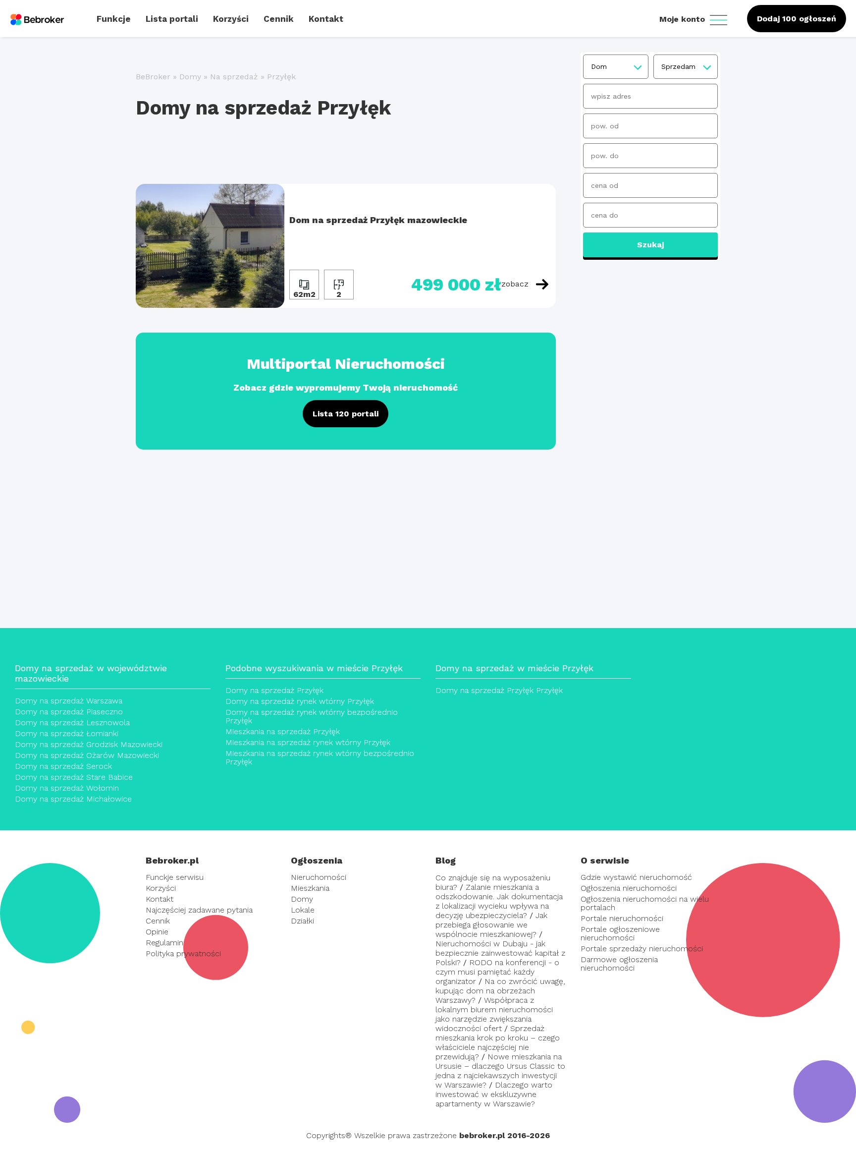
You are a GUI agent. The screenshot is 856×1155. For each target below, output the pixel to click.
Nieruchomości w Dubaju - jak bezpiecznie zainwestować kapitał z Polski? (500, 953)
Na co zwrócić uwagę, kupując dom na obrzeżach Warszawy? (500, 991)
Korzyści (161, 888)
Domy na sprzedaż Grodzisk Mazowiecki (88, 744)
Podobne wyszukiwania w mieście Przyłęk (314, 668)
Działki (302, 920)
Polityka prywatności (183, 953)
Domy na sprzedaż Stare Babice (74, 777)
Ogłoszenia (316, 860)
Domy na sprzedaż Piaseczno (69, 711)
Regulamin (164, 942)
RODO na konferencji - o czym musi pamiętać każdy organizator (497, 972)
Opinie (157, 931)
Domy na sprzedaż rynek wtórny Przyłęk (299, 701)
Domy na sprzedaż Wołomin (67, 788)
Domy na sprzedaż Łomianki (66, 733)
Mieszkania (310, 888)
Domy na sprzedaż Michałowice (73, 799)
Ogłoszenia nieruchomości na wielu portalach (645, 903)
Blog (445, 860)
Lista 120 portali (345, 413)
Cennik (158, 920)
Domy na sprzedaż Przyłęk (274, 690)
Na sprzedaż (234, 76)
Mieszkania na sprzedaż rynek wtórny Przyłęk (307, 742)
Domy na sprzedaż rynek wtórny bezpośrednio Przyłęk (311, 716)
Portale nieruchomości (622, 918)
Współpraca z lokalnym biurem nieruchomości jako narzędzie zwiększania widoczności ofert (494, 1014)
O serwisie (605, 860)
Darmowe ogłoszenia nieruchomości (619, 964)
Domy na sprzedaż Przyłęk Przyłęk (499, 690)
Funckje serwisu (175, 877)
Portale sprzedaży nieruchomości (642, 948)
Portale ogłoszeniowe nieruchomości (620, 933)
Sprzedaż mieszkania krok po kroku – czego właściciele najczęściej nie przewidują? (497, 1042)
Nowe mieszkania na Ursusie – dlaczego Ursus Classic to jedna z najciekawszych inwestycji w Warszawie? (500, 1071)
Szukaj (650, 244)
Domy (190, 76)
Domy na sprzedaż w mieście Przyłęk (514, 668)
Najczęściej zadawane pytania (199, 910)
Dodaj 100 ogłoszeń (796, 18)
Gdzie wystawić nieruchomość (636, 877)
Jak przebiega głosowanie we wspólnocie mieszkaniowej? (491, 925)
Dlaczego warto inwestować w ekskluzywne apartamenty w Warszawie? (493, 1094)
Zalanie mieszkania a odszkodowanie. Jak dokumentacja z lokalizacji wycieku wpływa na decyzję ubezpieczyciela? (499, 901)
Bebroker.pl (172, 860)
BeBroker (153, 76)
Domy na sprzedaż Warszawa (68, 700)
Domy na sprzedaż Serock (63, 766)
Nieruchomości (318, 877)
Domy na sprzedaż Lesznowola (72, 722)
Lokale (303, 910)
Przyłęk (281, 76)
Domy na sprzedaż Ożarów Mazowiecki (87, 755)
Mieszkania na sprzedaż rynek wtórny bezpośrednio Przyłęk (319, 757)
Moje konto (683, 19)
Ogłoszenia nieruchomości (629, 888)
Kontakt (159, 899)
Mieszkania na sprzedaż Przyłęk (282, 731)
